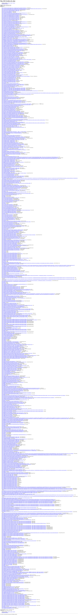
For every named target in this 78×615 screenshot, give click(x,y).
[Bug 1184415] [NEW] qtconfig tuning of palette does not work (10, 531)
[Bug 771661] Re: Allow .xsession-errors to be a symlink (9, 386)
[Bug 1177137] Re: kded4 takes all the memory (8, 174)
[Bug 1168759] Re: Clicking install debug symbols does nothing (10, 58)
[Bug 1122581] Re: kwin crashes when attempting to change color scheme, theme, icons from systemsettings (16, 62)
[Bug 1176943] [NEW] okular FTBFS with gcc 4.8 (8, 164)
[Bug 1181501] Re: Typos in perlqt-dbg (7, 410)
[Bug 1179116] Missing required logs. (7, 298)
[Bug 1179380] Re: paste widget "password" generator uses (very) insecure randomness (13, 576)
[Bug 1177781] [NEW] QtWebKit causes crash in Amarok (9, 208)
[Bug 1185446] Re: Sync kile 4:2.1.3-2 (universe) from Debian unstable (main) (12, 573)
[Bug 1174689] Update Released (6, 438)
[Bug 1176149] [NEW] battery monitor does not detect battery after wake (11, 105)
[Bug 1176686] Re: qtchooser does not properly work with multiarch (11, 165)
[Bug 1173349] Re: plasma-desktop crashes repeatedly (9, 71)
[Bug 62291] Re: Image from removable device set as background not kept (11, 225)
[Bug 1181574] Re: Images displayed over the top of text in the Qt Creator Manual (12, 403)
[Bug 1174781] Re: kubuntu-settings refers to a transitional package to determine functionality (14, 9)
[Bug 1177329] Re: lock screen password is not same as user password (11, 188)
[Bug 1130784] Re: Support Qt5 (6, 227)
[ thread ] (9, 611)
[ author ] (14, 611)
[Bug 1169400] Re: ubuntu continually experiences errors (9, 303)
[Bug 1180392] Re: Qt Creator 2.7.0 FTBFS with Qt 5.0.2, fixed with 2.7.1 (11, 351)
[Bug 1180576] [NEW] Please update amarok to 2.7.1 (9, 361)
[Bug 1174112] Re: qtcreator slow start (7, 38)
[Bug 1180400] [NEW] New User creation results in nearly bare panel (11, 352)
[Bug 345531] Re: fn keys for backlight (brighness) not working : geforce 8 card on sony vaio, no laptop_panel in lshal (17, 494)
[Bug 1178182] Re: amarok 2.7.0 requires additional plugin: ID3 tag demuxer (12, 245)
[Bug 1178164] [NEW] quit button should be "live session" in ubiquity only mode (12, 229)
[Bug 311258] (4, 327)
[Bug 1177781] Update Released (6, 371)
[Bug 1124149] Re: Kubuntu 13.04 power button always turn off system (11, 135)
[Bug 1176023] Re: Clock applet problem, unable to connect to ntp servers (11, 102)
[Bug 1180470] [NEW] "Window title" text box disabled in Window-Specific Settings (13, 354)
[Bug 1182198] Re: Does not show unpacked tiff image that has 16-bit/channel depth (13, 430)
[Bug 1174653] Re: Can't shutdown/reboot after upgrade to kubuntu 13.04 (11, 50)
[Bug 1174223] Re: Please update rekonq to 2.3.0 (8, 24)
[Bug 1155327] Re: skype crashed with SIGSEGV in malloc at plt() (10, 10)
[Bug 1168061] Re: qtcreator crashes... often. (8, 125)
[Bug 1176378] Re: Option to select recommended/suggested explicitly (11, 358)
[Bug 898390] (4, 383)
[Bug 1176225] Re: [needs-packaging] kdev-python (8, 108)
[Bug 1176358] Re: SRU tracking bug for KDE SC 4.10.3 (9, 537)
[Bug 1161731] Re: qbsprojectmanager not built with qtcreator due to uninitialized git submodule (14, 594)
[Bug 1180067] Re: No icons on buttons (7, 564)
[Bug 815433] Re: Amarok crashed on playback (8, 579)
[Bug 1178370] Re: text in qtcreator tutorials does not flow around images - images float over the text (15, 457)
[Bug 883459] (4, 302)
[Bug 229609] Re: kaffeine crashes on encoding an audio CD (10, 498)
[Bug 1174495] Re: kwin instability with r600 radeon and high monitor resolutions (12, 55)
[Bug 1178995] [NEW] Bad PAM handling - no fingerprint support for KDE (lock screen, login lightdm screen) (16, 289)
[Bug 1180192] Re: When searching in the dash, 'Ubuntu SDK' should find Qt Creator (13, 346)
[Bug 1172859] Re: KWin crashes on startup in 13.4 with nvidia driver (11, 57)
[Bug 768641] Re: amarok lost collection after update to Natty (10, 269)
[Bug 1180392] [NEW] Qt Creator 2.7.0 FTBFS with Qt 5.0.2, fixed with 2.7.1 (12, 350)
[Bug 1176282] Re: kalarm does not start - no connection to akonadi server (11, 132)
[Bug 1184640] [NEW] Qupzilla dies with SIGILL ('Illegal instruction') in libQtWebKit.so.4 (14, 538)
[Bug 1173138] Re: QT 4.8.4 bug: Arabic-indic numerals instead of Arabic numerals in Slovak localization (15, 463)
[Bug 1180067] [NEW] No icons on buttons (7, 415)
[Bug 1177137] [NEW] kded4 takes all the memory (8, 173)
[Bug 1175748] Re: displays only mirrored (7, 91)
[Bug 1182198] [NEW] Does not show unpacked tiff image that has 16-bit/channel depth (13, 424)
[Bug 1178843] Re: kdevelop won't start (7, 285)
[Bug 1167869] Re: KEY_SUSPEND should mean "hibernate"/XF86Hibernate (12, 459)
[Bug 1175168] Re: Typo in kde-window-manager (8, 27)
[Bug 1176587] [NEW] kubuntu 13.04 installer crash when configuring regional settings (13, 139)
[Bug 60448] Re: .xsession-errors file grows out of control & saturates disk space (12, 367)
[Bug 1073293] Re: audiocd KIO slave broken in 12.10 (9, 98)
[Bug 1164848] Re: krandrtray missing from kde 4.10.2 (9, 177)
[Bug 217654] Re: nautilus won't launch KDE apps (8, 407)
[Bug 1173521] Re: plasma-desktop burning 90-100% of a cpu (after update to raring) (13, 61)
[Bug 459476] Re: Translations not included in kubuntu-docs (10, 267)
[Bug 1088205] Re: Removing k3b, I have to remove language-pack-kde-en (12, 307)
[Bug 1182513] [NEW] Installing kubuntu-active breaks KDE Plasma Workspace (12, 431)
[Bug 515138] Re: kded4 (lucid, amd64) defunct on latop (9, 404)
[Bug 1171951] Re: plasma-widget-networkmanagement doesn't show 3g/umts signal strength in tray (15, 14)
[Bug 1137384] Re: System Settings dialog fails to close (9, 60)
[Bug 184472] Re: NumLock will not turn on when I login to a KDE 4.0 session (12, 420)
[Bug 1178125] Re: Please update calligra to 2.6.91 (8, 446)
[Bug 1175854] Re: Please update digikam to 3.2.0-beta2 (9, 291)
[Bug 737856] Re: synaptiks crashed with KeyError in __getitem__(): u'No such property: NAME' (14, 316)
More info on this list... (5, 3)
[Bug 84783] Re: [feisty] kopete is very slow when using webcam (10, 401)
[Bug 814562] (4, 133)
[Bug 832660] (4, 330)
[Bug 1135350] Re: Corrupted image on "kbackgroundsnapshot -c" (10, 341)
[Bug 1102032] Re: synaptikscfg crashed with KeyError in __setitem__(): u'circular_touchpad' (14, 131)
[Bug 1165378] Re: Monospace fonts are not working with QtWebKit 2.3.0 (11, 343)
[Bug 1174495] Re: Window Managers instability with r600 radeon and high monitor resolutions (14, 320)
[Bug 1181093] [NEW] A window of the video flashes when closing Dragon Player (13, 390)
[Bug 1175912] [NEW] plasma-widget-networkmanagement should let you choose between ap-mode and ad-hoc (16, 94)
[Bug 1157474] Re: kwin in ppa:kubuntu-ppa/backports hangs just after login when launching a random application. (17, 59)
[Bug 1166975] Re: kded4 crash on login (7, 45)
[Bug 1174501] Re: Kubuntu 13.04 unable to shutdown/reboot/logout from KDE (12, 47)
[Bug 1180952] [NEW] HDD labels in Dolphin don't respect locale (10, 376)
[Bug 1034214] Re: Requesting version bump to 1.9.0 (9, 308)
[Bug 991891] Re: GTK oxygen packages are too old (9, 310)
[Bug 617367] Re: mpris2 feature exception (7, 391)
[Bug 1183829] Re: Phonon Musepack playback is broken (9, 477)
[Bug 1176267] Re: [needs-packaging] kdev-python (8, 110)
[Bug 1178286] (4, 339)
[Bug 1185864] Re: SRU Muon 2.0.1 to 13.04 (8, 587)
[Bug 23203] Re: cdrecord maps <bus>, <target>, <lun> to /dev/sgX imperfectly (12, 345)
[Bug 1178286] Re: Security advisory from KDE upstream (9, 242)
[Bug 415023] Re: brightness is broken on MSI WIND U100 (10, 123)
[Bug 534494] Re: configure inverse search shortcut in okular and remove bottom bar (13, 472)
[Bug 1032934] (4, 432)
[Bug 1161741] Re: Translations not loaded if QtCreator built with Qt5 (11, 541)
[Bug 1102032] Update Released (6, 172)
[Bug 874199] (4, 423)
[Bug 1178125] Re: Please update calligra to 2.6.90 (8, 290)
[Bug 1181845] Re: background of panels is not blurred (9, 546)
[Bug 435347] (4, 202)
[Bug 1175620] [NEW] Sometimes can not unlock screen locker (10, 68)
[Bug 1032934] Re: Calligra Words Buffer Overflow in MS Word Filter (11, 444)
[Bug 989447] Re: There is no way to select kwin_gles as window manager (11, 66)
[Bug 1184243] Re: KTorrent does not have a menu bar (9, 516)
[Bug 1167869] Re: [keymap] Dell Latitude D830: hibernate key (10, 458)
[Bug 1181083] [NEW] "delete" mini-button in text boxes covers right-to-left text (12, 389)
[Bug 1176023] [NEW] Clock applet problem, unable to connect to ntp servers (12, 100)
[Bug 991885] (4, 118)
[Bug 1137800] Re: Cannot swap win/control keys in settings (10, 145)
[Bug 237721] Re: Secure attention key (7, 11)
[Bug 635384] (4, 565)
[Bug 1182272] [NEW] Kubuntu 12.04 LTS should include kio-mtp (11, 427)
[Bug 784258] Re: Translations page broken (7, 461)
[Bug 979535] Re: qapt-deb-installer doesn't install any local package (11, 80)
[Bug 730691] (4, 196)
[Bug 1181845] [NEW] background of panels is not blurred (9, 547)
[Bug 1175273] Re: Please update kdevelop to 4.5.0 (8, 78)
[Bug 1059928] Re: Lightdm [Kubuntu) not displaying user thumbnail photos (12, 426)
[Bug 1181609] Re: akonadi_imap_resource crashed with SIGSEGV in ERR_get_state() (13, 405)
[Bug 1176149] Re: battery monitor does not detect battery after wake (11, 143)
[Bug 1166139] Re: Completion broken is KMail (8, 333)
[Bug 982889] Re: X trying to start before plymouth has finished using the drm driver (13, 74)
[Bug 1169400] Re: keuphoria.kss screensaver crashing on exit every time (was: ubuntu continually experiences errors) (17, 305)
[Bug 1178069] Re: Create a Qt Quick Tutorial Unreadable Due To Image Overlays (13, 545)
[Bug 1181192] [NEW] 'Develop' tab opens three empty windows (10, 393)
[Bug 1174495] (4, 323)
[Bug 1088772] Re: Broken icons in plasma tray (8, 46)
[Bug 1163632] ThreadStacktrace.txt (6, 184)
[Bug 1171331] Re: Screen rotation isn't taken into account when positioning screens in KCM (14, 189)
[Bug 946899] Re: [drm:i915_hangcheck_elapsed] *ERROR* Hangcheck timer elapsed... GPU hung (15, 37)
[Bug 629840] (4, 471)
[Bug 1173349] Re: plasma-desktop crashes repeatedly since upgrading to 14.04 (12, 53)
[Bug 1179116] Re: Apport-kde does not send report (8, 300)
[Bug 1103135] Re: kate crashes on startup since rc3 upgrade (10, 524)
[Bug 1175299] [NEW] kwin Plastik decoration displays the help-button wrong (12, 28)
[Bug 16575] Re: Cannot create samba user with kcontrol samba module (11, 111)
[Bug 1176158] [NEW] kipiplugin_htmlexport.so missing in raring (10, 106)
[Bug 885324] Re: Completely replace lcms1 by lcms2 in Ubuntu (10, 262)
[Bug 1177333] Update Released (6, 373)
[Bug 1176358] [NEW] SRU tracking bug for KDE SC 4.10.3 (10, 120)
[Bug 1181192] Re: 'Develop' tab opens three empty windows (10, 442)
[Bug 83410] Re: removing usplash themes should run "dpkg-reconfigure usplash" (12, 259)
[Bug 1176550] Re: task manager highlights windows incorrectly (10, 142)
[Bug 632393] (4, 195)
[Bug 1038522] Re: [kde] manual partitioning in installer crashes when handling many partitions (14, 413)
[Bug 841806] (4, 549)
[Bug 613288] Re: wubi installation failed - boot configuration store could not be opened (13, 274)
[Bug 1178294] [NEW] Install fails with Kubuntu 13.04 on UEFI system (11, 237)
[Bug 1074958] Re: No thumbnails (6, 337)
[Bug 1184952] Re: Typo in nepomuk (7, 607)
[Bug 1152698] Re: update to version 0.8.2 (7, 451)
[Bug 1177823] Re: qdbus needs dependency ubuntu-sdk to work (10, 232)
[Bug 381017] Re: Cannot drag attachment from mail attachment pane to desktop (12, 186)
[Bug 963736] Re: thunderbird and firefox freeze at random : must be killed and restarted (13, 595)
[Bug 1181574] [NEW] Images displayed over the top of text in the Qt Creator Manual (13, 402)
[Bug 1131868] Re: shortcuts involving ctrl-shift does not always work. (11, 286)
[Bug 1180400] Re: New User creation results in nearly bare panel (10, 384)
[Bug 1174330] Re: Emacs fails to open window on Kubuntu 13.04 (10, 30)
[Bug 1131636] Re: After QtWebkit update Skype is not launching (10, 15)
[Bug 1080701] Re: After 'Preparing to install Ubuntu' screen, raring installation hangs (13, 112)
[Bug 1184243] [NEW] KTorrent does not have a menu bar (9, 515)
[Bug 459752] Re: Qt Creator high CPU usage (8, 96)
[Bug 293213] (4, 400)
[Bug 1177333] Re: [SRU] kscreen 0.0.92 (7, 192)
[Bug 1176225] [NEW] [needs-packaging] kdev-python (9, 107)
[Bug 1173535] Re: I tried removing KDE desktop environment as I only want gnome (13, 49)
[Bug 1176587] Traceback (5, 148)
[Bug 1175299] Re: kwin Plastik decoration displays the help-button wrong (11, 32)
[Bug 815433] (4, 548)
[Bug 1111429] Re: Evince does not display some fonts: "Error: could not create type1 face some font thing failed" (16, 519)
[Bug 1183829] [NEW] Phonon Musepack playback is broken (10, 476)
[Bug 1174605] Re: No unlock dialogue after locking (9, 33)
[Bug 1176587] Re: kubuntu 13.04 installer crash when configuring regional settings (13, 147)
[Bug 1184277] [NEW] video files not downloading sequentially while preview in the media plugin (15, 517)
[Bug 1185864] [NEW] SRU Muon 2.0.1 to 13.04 (8, 586)
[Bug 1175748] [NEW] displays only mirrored (8, 92)
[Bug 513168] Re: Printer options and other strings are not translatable (11, 466)
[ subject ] (11, 611)
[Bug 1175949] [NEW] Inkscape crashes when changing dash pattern (11, 97)
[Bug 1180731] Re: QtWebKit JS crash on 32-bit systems (9, 366)
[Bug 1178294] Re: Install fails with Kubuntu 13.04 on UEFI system (11, 238)
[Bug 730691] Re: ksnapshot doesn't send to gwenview (9, 233)
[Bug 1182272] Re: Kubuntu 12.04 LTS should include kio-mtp (10, 552)
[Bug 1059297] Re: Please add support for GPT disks (9, 156)
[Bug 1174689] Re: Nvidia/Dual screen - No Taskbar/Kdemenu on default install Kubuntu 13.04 (14, 21)
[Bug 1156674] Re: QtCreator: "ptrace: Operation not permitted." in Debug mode (12, 52)
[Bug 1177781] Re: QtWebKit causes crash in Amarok (9, 209)
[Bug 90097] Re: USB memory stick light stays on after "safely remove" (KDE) (12, 493)
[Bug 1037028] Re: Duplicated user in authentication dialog (9, 571)
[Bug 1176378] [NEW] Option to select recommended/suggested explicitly (11, 124)
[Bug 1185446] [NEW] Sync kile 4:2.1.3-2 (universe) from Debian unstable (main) (12, 570)
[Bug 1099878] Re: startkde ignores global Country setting (9, 362)
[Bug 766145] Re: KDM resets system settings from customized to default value (12, 569)
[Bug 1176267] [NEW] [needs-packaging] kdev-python (9, 109)
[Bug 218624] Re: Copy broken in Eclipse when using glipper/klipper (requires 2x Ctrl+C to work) (15, 408)
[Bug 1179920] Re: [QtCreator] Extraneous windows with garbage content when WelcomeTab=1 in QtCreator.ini (16, 392)
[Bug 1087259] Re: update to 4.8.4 (6, 20)
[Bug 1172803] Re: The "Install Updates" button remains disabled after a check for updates (13, 88)
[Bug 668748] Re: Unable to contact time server (8, 510)
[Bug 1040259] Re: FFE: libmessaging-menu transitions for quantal (10, 185)
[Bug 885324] (4, 213)
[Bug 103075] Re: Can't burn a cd (6, 503)
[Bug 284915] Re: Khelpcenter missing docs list (8, 406)
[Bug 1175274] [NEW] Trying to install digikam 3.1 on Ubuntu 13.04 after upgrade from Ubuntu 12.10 (15, 26)
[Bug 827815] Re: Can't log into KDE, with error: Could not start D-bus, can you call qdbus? (14, 39)
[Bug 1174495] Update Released (6, 332)
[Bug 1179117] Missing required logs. (7, 299)
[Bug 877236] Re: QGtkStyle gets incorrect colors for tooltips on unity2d (11, 529)
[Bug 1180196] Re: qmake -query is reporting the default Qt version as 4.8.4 (12, 566)
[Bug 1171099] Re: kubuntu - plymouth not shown (8, 121)
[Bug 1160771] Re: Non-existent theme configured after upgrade (10, 54)
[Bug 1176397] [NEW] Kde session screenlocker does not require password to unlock (13, 127)
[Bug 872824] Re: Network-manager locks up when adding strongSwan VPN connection (13, 137)
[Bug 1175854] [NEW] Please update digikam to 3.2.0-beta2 (10, 86)
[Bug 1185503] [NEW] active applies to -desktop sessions (9, 574)
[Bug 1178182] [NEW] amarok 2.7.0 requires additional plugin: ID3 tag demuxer (12, 230)
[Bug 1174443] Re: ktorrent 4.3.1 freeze (7, 520)
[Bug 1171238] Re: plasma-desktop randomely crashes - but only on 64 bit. (11, 429)
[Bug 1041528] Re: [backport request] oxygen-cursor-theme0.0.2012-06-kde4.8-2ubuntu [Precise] (14, 117)
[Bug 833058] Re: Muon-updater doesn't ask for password (9, 381)
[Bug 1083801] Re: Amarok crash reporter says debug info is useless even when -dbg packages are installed (16, 35)
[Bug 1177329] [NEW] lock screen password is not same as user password (11, 187)
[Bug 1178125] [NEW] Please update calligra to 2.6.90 (9, 226)
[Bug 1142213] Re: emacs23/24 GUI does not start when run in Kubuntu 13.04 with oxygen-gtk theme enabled (16, 34)
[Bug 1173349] (4, 82)
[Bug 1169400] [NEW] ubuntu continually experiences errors (10, 304)
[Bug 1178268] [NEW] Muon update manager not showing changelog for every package (13, 236)
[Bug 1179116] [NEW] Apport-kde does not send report (9, 297)
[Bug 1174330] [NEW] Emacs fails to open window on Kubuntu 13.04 (11, 31)
